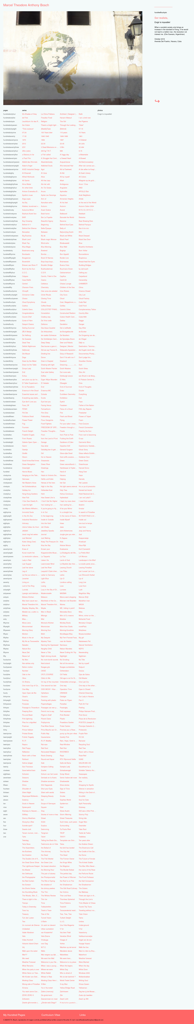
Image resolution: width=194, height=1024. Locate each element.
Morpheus (82, 630)
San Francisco (27, 766)
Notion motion (27, 667)
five (4, 822)
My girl (81, 637)
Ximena (25, 987)
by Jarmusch (83, 269)
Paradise (63, 704)
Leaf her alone (27, 567)
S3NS (81, 759)
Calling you (83, 272)
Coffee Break (46, 305)
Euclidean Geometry (67, 394)
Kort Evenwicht (84, 549)
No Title (82, 659)
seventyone (7, 578)
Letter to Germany (48, 575)
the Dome (82, 855)
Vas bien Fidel (65, 932)
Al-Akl (62, 173)
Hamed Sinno (84, 468)
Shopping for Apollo (86, 785)
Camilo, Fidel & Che (48, 276)
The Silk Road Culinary (68, 888)
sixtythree (6, 608)
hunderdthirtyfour (9, 346)
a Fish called (46, 154)
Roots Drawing (46, 755)
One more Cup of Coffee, (31, 685)
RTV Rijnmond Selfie (68, 759)
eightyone (7, 541)
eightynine (7, 512)
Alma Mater (26, 184)
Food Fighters (46, 423)
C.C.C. (24, 272)
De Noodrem (64, 335)
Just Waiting (45, 538)
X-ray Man (64, 984)
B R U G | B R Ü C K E (87, 210)
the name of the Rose (87, 870)
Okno (24, 678)
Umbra (81, 921)
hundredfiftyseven (9, 261)
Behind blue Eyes (66, 224)
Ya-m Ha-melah (47, 987)
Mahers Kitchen (28, 597)
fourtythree (7, 682)
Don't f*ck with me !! (67, 357)
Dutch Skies (83, 368)
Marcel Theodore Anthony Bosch (26, 5)
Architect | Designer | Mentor (69, 114)
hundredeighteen (9, 405)
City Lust (82, 294)
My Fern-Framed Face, (68, 637)
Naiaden (25, 645)
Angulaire (63, 187)
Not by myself (84, 663)
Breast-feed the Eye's (87, 261)
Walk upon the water (29, 951)
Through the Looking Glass (69, 125)
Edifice (43, 376)
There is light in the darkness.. (31, 899)
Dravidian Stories (85, 361)
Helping (63, 479)
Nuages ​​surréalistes (67, 667)
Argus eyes (26, 199)
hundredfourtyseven (10, 298)
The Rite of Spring (48, 881)
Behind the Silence (29, 228)
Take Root (82, 829)
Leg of (24, 571)
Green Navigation (28, 464)
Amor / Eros (83, 184)
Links (83, 1014)
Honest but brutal (85, 490)
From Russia (27, 438)
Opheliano (45, 693)
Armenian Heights (66, 199)
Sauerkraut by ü (85, 766)
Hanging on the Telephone (31, 475)
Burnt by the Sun (28, 269)
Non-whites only (28, 663)
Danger (81, 324)
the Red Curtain (28, 881)
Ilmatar (81, 508)
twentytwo (7, 759)
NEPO (81, 648)
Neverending (83, 652)
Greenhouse (83, 464)
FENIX (24, 409)
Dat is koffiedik (65, 328)
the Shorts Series (28, 888)
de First (25, 117)
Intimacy (25, 523)
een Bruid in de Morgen (87, 376)
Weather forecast (85, 958)
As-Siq (24, 202)
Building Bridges (85, 265)
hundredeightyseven (10, 199)
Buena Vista (64, 265)
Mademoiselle (46, 593)
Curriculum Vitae (50, 1014)
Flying (62, 420)
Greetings (44, 468)
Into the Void (46, 523)
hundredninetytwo (9, 217)
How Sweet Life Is (48, 497)
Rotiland (25, 759)
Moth (43, 634)
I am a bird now (85, 117)
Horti (43, 494)
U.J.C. (62, 921)
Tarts (24, 836)
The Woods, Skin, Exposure (31, 895)
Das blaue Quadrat (48, 328)
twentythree (7, 755)
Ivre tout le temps (85, 523)
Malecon (44, 597)
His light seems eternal (68, 486)
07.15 (81, 128)
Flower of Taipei (85, 416)
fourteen (6, 788)
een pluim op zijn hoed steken (31, 379)
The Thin (44, 892)
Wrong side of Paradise (31, 984)
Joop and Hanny (85, 530)
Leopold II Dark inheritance (50, 571)
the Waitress (83, 892)
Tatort (43, 836)
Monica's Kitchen (47, 622)
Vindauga (44, 940)
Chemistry (45, 287)
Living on (25, 582)
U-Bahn (44, 921)
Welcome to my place (68, 962)
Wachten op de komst (68, 947)
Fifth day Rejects (85, 409)
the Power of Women (68, 877)
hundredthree (8, 460)
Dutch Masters (65, 368)
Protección (83, 729)
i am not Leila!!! (85, 497)
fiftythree (6, 645)
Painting (25, 700)
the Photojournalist (48, 877)
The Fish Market (47, 858)
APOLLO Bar (84, 191)
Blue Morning (46, 246)
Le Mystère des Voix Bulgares (69, 564)
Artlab (81, 199)
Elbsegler (63, 383)
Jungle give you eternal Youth (69, 534)
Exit (80, 398)
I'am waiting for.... (66, 504)
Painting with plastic (48, 700)
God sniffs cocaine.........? (69, 457)
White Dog (64, 969)
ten (4, 803)
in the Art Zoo (27, 516)
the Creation (26, 855)
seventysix (7, 560)
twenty (5, 766)
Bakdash (82, 213)
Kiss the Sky (45, 545)
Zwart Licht (64, 999)
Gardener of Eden (66, 442)
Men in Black (46, 611)
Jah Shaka (45, 527)
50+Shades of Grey (29, 114)
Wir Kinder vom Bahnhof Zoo (31, 976)
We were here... (66, 958)
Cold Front (83, 305)
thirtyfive (6, 711)
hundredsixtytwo (9, 243)
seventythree (8, 571)
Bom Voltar (83, 250)
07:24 (24, 132)
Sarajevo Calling (47, 766)
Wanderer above (66, 951)
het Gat (63, 482)
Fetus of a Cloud (66, 409)
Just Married (26, 538)
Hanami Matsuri (66, 117)
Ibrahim (81, 504)
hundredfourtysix (9, 302)
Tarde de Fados (85, 833)
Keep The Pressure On (49, 541)
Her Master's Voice (29, 482)
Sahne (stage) (27, 763)
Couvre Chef (27, 316)
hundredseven (8, 446)
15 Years (82, 132)
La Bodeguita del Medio (69, 552)
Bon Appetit (64, 254)
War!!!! (24, 954)
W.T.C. (43, 947)
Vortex (62, 943)
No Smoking (64, 659)
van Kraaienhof (46, 932)
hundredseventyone (10, 140)
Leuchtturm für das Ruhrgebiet (31, 121)
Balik (80, 114)
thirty (5, 729)
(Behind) (63, 128)
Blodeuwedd (64, 243)
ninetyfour (7, 494)
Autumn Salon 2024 (86, 206)
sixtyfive (6, 600)
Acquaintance (65, 162)
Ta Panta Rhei (65, 829)
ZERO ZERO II (28, 995)
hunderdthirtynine (9, 328)
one (4, 836)
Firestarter (82, 412)
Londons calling (66, 582)
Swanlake (82, 825)
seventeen (7, 777)
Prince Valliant (27, 729)
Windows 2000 (84, 973)
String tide (83, 818)
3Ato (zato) (26, 151)
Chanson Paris (27, 287)
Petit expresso (65, 711)
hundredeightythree (10, 184)
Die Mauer (26, 353)
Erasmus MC (46, 390)
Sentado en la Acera (48, 777)
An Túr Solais (46, 187)
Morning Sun (46, 630)
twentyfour (7, 752)
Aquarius (63, 195)
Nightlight (63, 656)
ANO (80, 187)
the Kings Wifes (66, 862)
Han (42, 471)
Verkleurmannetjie (85, 936)
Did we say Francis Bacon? (50, 350)
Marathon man (84, 600)
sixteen (6, 781)
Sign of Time (65, 788)
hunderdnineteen (9, 401)
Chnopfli (25, 291)
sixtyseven (7, 593)
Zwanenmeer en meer (49, 999)
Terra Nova (26, 844)
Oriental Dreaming (86, 693)
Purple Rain (83, 733)
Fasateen (63, 405)
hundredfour (7, 457)
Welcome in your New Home (50, 962)
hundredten (7, 434)
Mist (42, 619)
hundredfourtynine (10, 291)
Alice (43, 176)
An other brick (27, 187)
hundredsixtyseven (10, 125)
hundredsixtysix (9, 121)
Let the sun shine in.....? (31, 575)
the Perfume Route (86, 873)
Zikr (61, 995)
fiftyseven (6, 630)
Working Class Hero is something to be (50, 980)
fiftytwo (6, 648)
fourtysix (6, 670)
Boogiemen (26, 258)
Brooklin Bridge (47, 265)
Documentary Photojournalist (88, 353)
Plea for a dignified (29, 722)
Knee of (25, 549)
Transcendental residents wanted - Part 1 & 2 (69, 910)
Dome (43, 357)
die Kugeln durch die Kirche (88, 350)
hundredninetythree (10, 221)
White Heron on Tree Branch (31, 973)
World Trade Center (67, 980)
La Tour (63, 556)
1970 (24, 140)
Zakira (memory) (47, 991)
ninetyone (7, 504)
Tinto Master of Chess (87, 903)
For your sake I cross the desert (69, 423)
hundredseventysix (10, 158)
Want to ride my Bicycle (87, 951)
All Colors (82, 176)
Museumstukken (85, 634)
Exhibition (63, 398)
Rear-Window (65, 744)
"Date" (81, 125)
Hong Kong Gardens (29, 494)
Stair (61, 807)
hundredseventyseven (11, 162)
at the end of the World (87, 202)
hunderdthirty (8, 361)
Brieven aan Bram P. (30, 265)
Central (25, 283)
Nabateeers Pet (85, 641)
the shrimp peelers (48, 888)
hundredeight (8, 442)
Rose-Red (82, 755)
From (43, 434)
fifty (4, 656)
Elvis (80, 383)
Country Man (83, 313)
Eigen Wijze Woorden (49, 379)
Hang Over (83, 471)
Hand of (63, 471)
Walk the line (83, 947)
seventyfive (7, 564)
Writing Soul (83, 980)
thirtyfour (6, 715)
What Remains (27, 965)
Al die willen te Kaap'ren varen (88, 169)
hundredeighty (8, 173)
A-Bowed (82, 158)
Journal (43, 534)
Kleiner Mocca (65, 545)
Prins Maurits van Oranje (50, 729)
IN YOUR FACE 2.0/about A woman (88, 516)
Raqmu (25, 744)
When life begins (66, 965)
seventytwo (7, 575)
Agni (42, 169)
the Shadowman (66, 884)
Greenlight (26, 468)
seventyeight (8, 552)
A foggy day (64, 154)
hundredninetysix (9, 232)
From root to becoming (87, 434)
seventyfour (7, 567)
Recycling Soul (84, 744)
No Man (25, 659)
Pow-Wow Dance (47, 726)
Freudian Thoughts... (49, 431)
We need (25, 958)
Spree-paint (26, 807)
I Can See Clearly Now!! (31, 501)
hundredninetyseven (10, 235)
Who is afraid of (66, 973)
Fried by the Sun (85, 431)
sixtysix (6, 597)
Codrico (25, 305)
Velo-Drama (45, 936)
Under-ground (84, 925)
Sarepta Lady (65, 766)
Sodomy (25, 799)
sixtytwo (6, 611)
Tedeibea (82, 836)
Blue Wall (63, 246)
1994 (43, 140)
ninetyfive (6, 490)
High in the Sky (47, 486)
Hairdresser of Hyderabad (69, 468)
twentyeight (7, 737)
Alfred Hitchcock (28, 176)
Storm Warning (65, 814)
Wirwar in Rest (46, 976)
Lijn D (62, 578)
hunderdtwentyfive (10, 379)
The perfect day (66, 873)
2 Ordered (82, 140)
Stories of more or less (49, 814)
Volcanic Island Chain (30, 943)
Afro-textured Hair (66, 165)
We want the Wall (47, 958)
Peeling (81, 707)
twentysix (6, 744)
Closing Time (46, 298)
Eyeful (62, 401)
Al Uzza (44, 173)
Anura (43, 191)
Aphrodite (63, 191)
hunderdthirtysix (9, 339)
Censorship (83, 280)
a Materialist (83, 154)
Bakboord (63, 213)
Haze (81, 475)
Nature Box (26, 648)
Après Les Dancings (48, 195)
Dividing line (45, 353)
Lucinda (25, 589)
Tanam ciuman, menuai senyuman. (31, 833)
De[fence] (25, 350)
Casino (43, 280)
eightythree (7, 534)
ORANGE (63, 693)
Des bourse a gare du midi (50, 346)
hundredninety (8, 210)
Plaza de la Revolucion (87, 718)
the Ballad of (46, 847)
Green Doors (83, 460)
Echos (24, 376)
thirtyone (6, 726)
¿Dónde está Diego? (48, 1002)
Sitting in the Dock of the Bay (88, 792)
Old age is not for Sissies (69, 678)
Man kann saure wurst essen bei (31, 600)
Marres (62, 604)
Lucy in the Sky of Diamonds (50, 589)
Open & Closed (84, 689)
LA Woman (83, 556)
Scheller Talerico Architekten (88, 770)
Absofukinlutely (46, 162)
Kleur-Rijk (82, 545)
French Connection (86, 427)
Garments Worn (85, 442)
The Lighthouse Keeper (31, 866)
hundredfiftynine (9, 254)
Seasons (25, 777)
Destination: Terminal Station (88, 346)
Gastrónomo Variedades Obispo (88, 446)
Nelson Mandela (66, 648)
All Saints (25, 180)
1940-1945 (45, 136)
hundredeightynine (10, 206)
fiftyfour (6, 641)
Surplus (44, 825)
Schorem (25, 774)
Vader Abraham (28, 932)
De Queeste (26, 339)
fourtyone (6, 689)
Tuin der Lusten (28, 917)
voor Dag (44, 943)
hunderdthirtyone (9, 357)
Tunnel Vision (46, 917)
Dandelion (63, 324)
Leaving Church (66, 567)
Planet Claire (46, 718)
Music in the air (28, 637)
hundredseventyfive (10, 154)
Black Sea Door (85, 239)
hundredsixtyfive (9, 117)
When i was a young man (50, 965)
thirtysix (6, 707)
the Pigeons (83, 121)
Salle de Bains (65, 763)
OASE (43, 670)
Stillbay (25, 814)
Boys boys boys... (47, 261)
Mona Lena (26, 622)
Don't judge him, (85, 357)
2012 (24, 143)
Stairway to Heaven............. (31, 811)
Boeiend (44, 250)
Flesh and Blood (66, 416)
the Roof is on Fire (67, 881)
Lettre (62, 575)
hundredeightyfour (10, 187)
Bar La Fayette (46, 217)
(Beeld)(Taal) (46, 128)
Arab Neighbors (84, 195)
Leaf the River (46, 567)
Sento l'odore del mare (68, 777)
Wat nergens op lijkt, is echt (50, 954)
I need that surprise (86, 501)
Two (23, 921)
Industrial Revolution (29, 519)
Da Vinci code (46, 320)
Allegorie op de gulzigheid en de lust (88, 180)
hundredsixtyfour (9, 114)
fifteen (5, 785)
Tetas (62, 844)
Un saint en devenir (48, 925)
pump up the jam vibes (68, 733)
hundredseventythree (11, 147)
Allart (62, 180)
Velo (23, 936)
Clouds (43, 302)
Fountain (25, 427)
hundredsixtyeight (9, 128)
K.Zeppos (63, 538)
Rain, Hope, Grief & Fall (69, 740)
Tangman (44, 833)
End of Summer (66, 387)
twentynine (7, 733)
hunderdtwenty (8, 398)
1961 (80, 136)
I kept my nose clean (67, 501)
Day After (82, 328)
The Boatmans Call (86, 847)
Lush (80, 589)
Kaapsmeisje (83, 538)
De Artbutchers (46, 331)
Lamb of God (65, 560)
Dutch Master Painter (49, 368)
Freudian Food (46, 117)
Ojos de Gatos (84, 674)
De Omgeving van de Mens (88, 335)
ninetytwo (6, 501)
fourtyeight (7, 663)
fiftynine (6, 622)
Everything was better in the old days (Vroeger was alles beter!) (31, 398)
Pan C (81, 700)
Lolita (43, 582)
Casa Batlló (26, 280)
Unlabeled (26, 929)
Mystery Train (46, 641)
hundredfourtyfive (9, 305)
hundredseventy (9, 136)
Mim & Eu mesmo (67, 615)
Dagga (81, 320)
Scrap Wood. (65, 774)
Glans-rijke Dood (66, 453)
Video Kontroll (27, 940)
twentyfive (7, 748)
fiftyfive (5, 637)
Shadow (25, 781)
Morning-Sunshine (67, 630)
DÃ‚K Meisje (26, 331)
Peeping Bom (27, 711)
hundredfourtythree (10, 313)
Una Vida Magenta (67, 925)
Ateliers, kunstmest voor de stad (31, 206)
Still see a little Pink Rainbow (88, 811)
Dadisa (62, 320)
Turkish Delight (65, 917)
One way (63, 685)
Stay (42, 811)
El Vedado (45, 383)
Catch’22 (63, 280)
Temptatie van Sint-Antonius (69, 840)
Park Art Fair (83, 704)
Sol (42, 799)
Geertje (25, 449)
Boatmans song (28, 250)
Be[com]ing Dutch (66, 232)
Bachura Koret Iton (29, 213)
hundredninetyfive (9, 228)
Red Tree (82, 748)
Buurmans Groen (66, 269)
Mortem (25, 634)
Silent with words (47, 792)
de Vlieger (82, 339)
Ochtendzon (64, 670)
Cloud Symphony (28, 302)
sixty (5, 619)
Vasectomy (83, 932)
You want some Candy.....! (31, 991)
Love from (82, 586)
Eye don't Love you (29, 401)
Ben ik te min (84, 228)
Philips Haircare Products (88, 711)
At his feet (64, 202)
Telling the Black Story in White (50, 840)
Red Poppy (26, 748)
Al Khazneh (26, 173)
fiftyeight (6, 626)
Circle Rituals (46, 294)
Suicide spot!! (27, 825)
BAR (24, 217)
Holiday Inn (26, 490)
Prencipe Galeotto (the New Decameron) (88, 726)
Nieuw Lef (26, 656)
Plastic (62, 718)
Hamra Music (27, 471)
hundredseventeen (10, 409)
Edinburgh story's (66, 376)
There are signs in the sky (88, 895)
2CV (23, 147)
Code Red (82, 302)
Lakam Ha (45, 560)
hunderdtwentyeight (10, 368)
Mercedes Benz (66, 611)
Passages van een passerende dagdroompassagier (50, 707)
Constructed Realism (67, 313)
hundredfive (7, 453)
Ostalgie (63, 696)
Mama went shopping (68, 597)
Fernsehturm (46, 409)
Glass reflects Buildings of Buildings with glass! (88, 453)
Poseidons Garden (67, 722)
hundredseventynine (10, 169)
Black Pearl (64, 239)
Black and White (66, 235)
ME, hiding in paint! (67, 608)
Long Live (82, 582)
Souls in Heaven (28, 803)
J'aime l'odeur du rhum (30, 527)
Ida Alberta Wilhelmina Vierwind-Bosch (31, 508)
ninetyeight (7, 479)
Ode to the (26, 674)
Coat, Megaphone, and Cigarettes (69, 302)
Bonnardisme (84, 254)
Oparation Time (66, 689)
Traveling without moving (88, 910)
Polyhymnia (45, 722)
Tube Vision (83, 914)
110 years (63, 132)
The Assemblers (28, 847)
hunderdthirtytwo (9, 353)
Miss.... (25, 619)
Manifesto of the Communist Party (50, 600)
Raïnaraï (82, 740)
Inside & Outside (47, 519)
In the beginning (47, 516)
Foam (81, 420)
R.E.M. (81, 737)
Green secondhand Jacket (69, 464)
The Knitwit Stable (86, 862)
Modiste (63, 619)
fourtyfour (6, 678)
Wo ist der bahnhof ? (68, 976)
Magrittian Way (84, 593)
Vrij (23, 947)
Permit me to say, (47, 711)
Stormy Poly (83, 814)
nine (4, 807)
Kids (61, 541)
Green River (45, 464)
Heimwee (25, 479)
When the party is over (30, 969)
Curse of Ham (27, 320)
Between (44, 232)
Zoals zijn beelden (85, 995)
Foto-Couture (84, 423)
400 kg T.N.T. (46, 151)
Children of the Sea (67, 287)
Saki (42, 763)
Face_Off (25, 405)
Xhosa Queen (84, 984)
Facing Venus (46, 405)
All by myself (65, 176)
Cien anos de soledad (49, 291)
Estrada (44, 394)
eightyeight (7, 516)
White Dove (83, 969)
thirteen (6, 792)
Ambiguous (64, 184)
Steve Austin (65, 811)
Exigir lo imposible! (105, 114)
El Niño (62, 379)
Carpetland (83, 276)
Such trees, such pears (68, 822)
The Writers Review (48, 895)
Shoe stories (64, 785)
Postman (25, 726)
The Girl (63, 121)
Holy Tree (63, 490)
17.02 (24, 136)
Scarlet (43, 770)
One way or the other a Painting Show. (88, 685)
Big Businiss (26, 235)
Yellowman (83, 987)
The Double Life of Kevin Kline (31, 858)
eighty (5, 545)
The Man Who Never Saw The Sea (88, 866)
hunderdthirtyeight (10, 331)
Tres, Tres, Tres (66, 914)
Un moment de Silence (30, 925)
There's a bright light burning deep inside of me (50, 125)
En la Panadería (28, 387)
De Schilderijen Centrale (50, 339)
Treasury (25, 914)
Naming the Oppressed (49, 645)
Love (61, 586)
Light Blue (45, 578)
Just (80, 534)
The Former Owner (67, 858)
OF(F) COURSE (47, 674)
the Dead (44, 855)
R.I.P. (24, 740)
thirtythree (7, 718)
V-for (80, 929)
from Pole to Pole (66, 434)
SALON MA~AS (85, 763)
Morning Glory (27, 630)
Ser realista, (161, 17)
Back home (45, 213)
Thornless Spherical (67, 899)
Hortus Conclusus (66, 494)
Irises (62, 523)
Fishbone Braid (28, 416)
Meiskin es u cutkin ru (30, 611)
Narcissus (63, 645)
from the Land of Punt (49, 438)
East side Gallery (47, 372)
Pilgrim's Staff (46, 715)
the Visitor (26, 125)
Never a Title (46, 652)
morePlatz (82, 626)
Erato (62, 390)
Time (43, 903)
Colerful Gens (27, 309)
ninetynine (7, 475)
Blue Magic (26, 246)
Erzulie (81, 390)
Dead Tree (26, 342)
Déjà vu (81, 342)
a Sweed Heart (65, 158)
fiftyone (6, 652)
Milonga (44, 615)
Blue (80, 243)
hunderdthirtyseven (10, 335)
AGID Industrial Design (30, 169)
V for (62, 929)
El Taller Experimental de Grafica (31, 383)
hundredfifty (7, 287)
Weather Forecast (29, 962)
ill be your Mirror (66, 508)
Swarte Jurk (26, 829)
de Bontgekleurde (66, 331)
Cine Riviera (64, 291)
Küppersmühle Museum (50, 552)
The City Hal (64, 851)
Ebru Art (82, 372)
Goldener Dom (84, 457)
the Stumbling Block (29, 892)
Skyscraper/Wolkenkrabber (31, 796)
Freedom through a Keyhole (69, 427)
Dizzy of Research (66, 353)
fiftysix (5, 634)
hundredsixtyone (9, 246)
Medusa (82, 608)
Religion (44, 121)
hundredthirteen (9, 423)
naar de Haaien (65, 641)
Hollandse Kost (46, 490)
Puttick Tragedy (28, 737)
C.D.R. (43, 272)
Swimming (45, 829)
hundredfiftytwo (9, 280)
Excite (43, 398)
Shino (24, 785)
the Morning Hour (47, 870)
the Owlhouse (27, 873)
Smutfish (82, 796)
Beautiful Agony (47, 221)
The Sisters (83, 888)
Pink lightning (27, 718)
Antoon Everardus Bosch (31, 191)
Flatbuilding (45, 416)
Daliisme (44, 324)
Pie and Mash (27, 715)
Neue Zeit (26, 652)
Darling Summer (28, 328)
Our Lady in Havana (86, 696)
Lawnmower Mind (47, 564)
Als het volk (45, 184)
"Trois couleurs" (28, 128)
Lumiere (63, 589)
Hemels (81, 479)
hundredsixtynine (9, 132)
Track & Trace (46, 910)
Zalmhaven (64, 991)
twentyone (7, 763)
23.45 (62, 143)
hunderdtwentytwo (10, 390)
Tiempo (25, 903)
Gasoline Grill (65, 446)
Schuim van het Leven (49, 774)
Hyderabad (64, 497)
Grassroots (45, 460)
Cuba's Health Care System (69, 316)
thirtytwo (6, 722)
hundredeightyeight (10, 202)
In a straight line (66, 512)
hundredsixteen (9, 412)
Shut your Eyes (47, 788)
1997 (62, 140)
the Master (26, 870)
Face (80, 401)
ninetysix (6, 486)
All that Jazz (45, 180)
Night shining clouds (48, 656)
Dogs (24, 357)
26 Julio (82, 143)
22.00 (43, 143)
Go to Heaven (46, 457)
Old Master (83, 678)
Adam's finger (27, 165)
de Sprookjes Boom (67, 339)
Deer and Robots (66, 342)
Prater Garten (65, 726)
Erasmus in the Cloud (30, 390)
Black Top (26, 243)
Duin (80, 364)
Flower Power (27, 420)
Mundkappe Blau (66, 634)
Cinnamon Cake (28, 294)
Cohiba (62, 305)
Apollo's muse (27, 195)
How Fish (25, 497)
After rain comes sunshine (88, 165)
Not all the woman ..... (68, 663)
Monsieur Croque (85, 622)
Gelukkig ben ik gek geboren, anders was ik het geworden (50, 449)
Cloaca (24, 298)
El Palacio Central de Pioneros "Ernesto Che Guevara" (88, 379)
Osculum (44, 696)
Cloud (62, 298)
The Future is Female (87, 858)
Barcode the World (67, 217)
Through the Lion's (86, 899)
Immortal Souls (28, 512)
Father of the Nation (86, 405)
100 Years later (46, 132)
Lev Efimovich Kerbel (87, 575)
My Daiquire (45, 637)
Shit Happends (46, 785)
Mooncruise (45, 626)
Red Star (63, 748)
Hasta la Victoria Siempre (50, 475)
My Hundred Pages (14, 1014)
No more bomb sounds (49, 659)
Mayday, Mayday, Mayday (31, 608)
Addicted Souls (46, 165)
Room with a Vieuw (86, 752)
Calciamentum (65, 272)
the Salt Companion (86, 881)
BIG (80, 232)
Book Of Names (47, 258)
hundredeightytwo (9, 180)
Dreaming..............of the (69, 364)
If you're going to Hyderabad (50, 508)
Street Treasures (66, 818)
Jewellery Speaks (47, 530)
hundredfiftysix (8, 265)
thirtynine (6, 696)
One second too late (48, 685)
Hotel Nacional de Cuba (88, 494)
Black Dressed (84, 235)
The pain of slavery (48, 873)
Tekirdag (25, 840)
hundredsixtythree (9, 239)
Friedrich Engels (28, 434)
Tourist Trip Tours (85, 906)
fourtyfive (6, 674)
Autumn (44, 206)
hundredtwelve (8, 427)
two (4, 833)
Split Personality (85, 803)
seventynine (7, 549)
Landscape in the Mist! (87, 560)
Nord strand (45, 663)
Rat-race (44, 744)
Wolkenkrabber (84, 976)
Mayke (43, 608)
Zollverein (25, 999)
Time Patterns (65, 903)
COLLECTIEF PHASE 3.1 (50, 309)
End (42, 387)
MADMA (63, 593)
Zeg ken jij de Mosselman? (88, 991)
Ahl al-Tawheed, (66, 169)
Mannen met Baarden (68, 600)
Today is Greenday (29, 906)
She (80, 781)
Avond (62, 210)
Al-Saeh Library (84, 173)
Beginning (45, 224)
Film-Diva (44, 412)
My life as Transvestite (30, 641)
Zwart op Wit (83, 999)
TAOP (62, 833)
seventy (6, 582)
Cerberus (44, 283)
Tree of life (45, 914)
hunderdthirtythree (10, 350)
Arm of (43, 199)
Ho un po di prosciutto (87, 486)
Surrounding (64, 825)
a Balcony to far (28, 154)
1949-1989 (64, 136)
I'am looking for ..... (48, 504)
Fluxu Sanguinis (47, 420)
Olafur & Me (45, 678)
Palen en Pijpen (66, 700)
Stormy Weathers (28, 818)
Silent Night (26, 792)
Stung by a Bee (28, 822)
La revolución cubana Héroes (31, 556)
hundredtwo (7, 464)
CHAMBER (83, 283)
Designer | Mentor (66, 346)
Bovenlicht (26, 261)
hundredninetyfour (10, 224)
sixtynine (6, 586)
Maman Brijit (83, 597)
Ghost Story (83, 449)
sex (4, 818)
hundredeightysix (9, 195)
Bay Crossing (27, 221)
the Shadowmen (85, 884)
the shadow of (46, 884)
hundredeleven (8, 431)
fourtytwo (6, 685)
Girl (42, 453)
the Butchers (27, 851)
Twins (81, 917)
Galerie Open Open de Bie (31, 442)
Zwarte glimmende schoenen (31, 1002)
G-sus (81, 438)
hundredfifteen (8, 416)
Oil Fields (63, 674)
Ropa (62, 755)
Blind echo (45, 243)
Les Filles (63, 571)
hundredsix (7, 449)
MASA (81, 604)
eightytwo (6, 538)
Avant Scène (46, 210)
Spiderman (64, 803)
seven (5, 814)
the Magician (65, 866)
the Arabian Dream (86, 844)
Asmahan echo (46, 202)
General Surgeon (66, 449)
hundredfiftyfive (9, 269)
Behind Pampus (85, 224)
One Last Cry (84, 682)
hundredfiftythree (9, 276)
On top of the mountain (50, 682)
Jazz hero (82, 527)
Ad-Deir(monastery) (86, 162)
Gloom (24, 457)
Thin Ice (44, 899)
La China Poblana (48, 114)
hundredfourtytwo (9, 316)
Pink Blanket (64, 715)
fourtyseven (7, 667)
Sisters (62, 792)
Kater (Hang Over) (29, 541)
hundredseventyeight (11, 165)
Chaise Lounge (65, 283)
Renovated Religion (48, 752)
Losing (43, 586)
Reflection (26, 752)
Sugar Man (83, 822)
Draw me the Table (29, 364)
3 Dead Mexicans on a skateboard (50, 147)
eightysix (6, 523)
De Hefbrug (26, 335)
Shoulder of (26, 788)
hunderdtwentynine (10, 364)
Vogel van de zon (85, 940)
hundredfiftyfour (9, 272)
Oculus (81, 670)
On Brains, (26, 682)
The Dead (63, 855)
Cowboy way (45, 316)
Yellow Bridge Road (67, 987)
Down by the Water (29, 361)
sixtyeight (6, 589)
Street (43, 818)
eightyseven (7, 519)
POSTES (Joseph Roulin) (88, 722)
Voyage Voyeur (84, 943)
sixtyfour (6, 604)
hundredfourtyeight (10, 294)
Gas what (44, 446)
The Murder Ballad (67, 870)
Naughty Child (46, 648)
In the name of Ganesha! (69, 516)
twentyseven (8, 740)
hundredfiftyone (9, 283)
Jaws (62, 527)
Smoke (62, 796)
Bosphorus (83, 258)
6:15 (80, 151)
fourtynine (7, 659)
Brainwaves (64, 261)
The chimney (46, 851)
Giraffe (24, 453)
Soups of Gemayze (48, 803)
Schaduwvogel (65, 770)
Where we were (47, 969)
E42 (23, 372)
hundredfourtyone (9, 320)
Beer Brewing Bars (86, 221)
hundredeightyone (10, 176)
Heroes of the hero (48, 482)
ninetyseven (7, 482)
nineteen (6, 770)
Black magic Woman (48, 239)
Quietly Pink (64, 737)
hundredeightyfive (9, 191)
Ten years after (84, 840)
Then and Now (65, 895)
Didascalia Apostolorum (69, 350)
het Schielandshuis (29, 486)
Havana (63, 475)
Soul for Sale (84, 799)
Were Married (84, 962)
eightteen (6, 774)
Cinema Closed (84, 291)
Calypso (25, 276)
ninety (5, 508)
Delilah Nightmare (29, 346)
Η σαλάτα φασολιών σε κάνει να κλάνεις (69, 1002)
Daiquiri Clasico (28, 324)
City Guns (63, 294)
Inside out (82, 519)
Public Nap (45, 733)
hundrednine (8, 438)
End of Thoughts (85, 387)
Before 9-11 (26, 224)
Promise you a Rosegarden (69, 729)
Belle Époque (46, 228)
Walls (43, 951)
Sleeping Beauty (47, 796)
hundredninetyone (10, 213)
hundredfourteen (9, 420)
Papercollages (46, 704)
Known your (45, 549)
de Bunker (82, 331)
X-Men (43, 984)
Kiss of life (26, 545)
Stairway (82, 807)
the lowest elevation (48, 866)
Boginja (63, 250)
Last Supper (26, 564)
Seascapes (83, 774)
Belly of (63, 228)
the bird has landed (67, 847)
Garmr (24, 446)
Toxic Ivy (25, 910)
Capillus (63, 276)
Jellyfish (25, 530)
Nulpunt (82, 667)
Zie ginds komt (46, 995)
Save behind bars (28, 770)
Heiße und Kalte (47, 479)
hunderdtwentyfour (10, 383)
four (4, 825)
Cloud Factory (84, 298)
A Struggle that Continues (50, 158)
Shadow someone (48, 781)
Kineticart (82, 541)
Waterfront (83, 954)
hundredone (7, 468)
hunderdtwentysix (9, 376)
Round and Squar (47, 759)
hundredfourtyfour (9, 309)
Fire (61, 412)
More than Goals (66, 626)
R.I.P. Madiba (46, 740)
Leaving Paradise (85, 567)
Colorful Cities (65, 309)
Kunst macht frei (28, 552)
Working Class (27, 980)
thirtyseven (7, 704)
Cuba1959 (82, 316)
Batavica (82, 217)
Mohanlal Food (84, 619)
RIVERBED (64, 752)
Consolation (45, 313)
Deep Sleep (45, 342)
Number (25, 670)
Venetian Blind (65, 936)
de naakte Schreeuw (48, 335)
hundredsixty (8, 250)
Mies (80, 611)
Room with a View (29, 755)
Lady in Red (26, 560)
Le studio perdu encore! (87, 564)
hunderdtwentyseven (11, 372)
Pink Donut (83, 715)
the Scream (26, 884)
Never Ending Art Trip (68, 652)
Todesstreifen (46, 906)
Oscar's (25, 696)
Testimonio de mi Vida (49, 844)
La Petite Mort (84, 552)
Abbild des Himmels (29, 162)
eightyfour (7, 530)
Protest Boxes (27, 733)
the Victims (64, 892)
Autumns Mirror (28, 210)
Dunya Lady (26, 368)
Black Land (26, 239)
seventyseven (8, 556)
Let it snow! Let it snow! (88, 571)
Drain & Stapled (47, 361)
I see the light (27, 504)
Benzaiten (26, 232)
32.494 (81, 147)
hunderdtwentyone (10, 394)
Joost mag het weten (30, 534)
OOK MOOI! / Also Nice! (50, 689)
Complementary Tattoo (87, 309)
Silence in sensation (86, 788)
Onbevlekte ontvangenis (69, 682)
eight (5, 811)
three (5, 829)
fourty (5, 693)
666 (61, 151)
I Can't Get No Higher (49, 501)
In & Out (44, 512)
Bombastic (26, 254)
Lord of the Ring (28, 586)
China (81, 287)
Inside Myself (65, 519)
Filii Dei (25, 412)
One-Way (25, 689)
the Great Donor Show (30, 862)
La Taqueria (45, 556)
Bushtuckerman (47, 269)
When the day (84, 965)
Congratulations (28, 313)
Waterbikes (64, 954)
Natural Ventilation (86, 645)
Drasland (63, 361)
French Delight (27, 431)
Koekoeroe (64, 549)
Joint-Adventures (66, 530)
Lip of (81, 578)
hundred (6, 471)
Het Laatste (83, 482)
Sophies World (65, 799)
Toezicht (63, 906)
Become (63, 221)
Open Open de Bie (29, 693)
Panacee (25, 704)
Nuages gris (45, 667)
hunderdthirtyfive (9, 342)
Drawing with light (47, 364)
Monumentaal (27, 626)
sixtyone (6, 615)
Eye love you (46, 401)
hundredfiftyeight (9, 258)
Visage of (63, 940)
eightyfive (6, 527)
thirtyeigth (7, 700)
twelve (5, 796)
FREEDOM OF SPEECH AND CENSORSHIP (50, 427)
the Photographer (28, 877)
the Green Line (46, 862)
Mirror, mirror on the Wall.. (88, 615)
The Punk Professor (86, 877)
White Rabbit (46, 973)
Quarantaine (45, 737)
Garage (44, 442)
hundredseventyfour (10, 151)
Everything (83, 394)
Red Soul (44, 748)
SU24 (43, 822)
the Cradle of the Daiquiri (88, 851)
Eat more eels (65, 372)
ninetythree (7, 497)
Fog (23, 423)
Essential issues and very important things (31, 394)
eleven (5, 799)
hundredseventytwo (10, 143)
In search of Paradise (87, 512)
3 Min (62, 147)
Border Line (64, 258)
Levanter (25, 578)
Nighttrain (82, 656)
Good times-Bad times (30, 460)
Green (62, 460)
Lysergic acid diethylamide (31, 593)
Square (43, 807)
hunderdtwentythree (10, 387)
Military (25, 615)
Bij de (43, 235)
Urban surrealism (47, 929)
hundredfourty (8, 324)
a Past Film (26, 158)
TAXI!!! (62, 836)
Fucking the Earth (66, 438)
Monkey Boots (65, 622)
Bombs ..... (45, 254)
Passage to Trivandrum (30, 707)
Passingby (64, 707)
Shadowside (64, 781)
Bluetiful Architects (86, 246)
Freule (62, 431)
